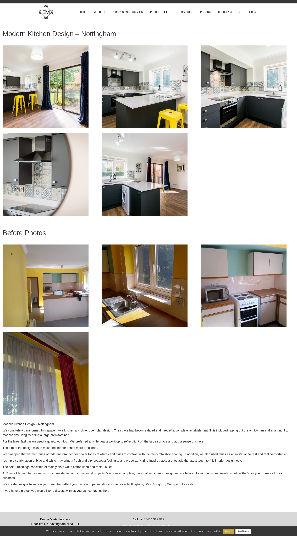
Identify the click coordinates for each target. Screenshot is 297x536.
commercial (85, 473)
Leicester (188, 484)
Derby (171, 484)
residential (63, 473)
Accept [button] (228, 531)
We (5, 430)
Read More (243, 531)
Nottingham (135, 484)
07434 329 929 (154, 519)
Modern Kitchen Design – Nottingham (59, 34)
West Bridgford (155, 484)
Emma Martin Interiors (21, 473)
